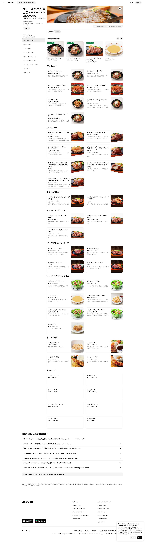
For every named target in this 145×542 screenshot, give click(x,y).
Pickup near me (102, 512)
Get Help (75, 502)
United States (27, 474)
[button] (72, 439)
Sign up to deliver (77, 512)
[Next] (121, 38)
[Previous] (117, 38)
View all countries (103, 508)
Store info (26, 28)
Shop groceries (102, 518)
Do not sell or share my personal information (111, 530)
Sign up (138, 2)
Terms (87, 530)
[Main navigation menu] (4, 3)
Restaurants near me (104, 502)
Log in (131, 2)
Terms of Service (95, 533)
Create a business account (80, 515)
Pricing (94, 530)
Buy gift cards (76, 505)
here (135, 534)
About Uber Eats (103, 515)
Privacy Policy (78, 530)
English (102, 522)
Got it (139, 538)
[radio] (51, 32)
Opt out (133, 538)
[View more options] (120, 8)
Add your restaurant (78, 508)
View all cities (102, 505)
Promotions (76, 518)
